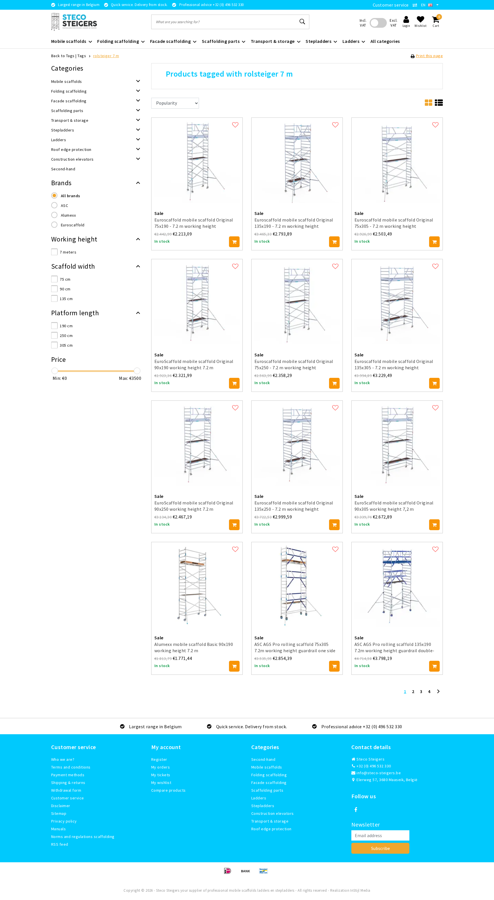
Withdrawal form (66, 790)
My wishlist (161, 782)
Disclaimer (60, 805)
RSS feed (59, 844)
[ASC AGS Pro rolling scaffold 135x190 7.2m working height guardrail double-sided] (397, 584)
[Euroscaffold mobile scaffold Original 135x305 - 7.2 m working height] (397, 301)
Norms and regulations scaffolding (83, 836)
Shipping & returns (68, 782)
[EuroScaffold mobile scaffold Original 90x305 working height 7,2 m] (397, 443)
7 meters (68, 252)
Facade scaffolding (269, 782)
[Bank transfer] (247, 873)
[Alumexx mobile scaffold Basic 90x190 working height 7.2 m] (197, 584)
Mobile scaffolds (266, 767)
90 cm (65, 289)
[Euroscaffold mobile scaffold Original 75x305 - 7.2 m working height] (397, 159)
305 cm (66, 345)
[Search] (302, 22)
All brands (70, 195)
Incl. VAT (363, 23)
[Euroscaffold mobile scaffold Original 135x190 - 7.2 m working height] (297, 159)
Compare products (168, 790)
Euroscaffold (73, 225)
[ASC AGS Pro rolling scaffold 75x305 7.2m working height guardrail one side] (297, 584)
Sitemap (58, 813)
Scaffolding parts (267, 790)
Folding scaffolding (269, 774)
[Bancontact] (265, 873)
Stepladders (262, 805)
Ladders (258, 798)
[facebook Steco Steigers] (355, 810)
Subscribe (380, 848)
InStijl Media (360, 890)
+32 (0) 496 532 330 (373, 766)
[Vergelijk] (416, 5)
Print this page (429, 55)
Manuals (58, 828)
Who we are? (62, 759)
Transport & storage (269, 821)
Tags (81, 55)
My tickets (160, 774)
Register (159, 759)
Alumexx (68, 215)
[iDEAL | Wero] (229, 873)
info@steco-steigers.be (378, 772)
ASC (64, 205)
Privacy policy (64, 821)
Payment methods (67, 774)
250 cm (66, 335)
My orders (160, 767)
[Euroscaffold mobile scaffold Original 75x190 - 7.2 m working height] (197, 159)
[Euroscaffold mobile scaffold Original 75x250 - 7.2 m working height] (297, 301)
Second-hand (263, 759)
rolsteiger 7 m (106, 55)
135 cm (66, 298)
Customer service (391, 5)
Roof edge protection (271, 828)
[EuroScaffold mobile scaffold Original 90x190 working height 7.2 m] (197, 301)
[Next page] (438, 694)
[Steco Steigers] (74, 22)
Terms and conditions (71, 767)
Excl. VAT (393, 23)
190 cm (66, 325)
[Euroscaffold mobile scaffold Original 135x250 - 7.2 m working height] (297, 443)
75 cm (65, 279)
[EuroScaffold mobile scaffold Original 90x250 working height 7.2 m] (197, 443)
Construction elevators (272, 813)
